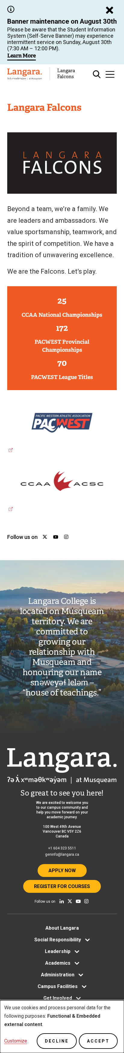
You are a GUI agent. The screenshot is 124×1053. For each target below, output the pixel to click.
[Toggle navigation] (110, 74)
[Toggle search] (96, 74)
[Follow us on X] (69, 901)
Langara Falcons (66, 74)
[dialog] (62, 1026)
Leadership (57, 951)
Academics (57, 963)
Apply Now (62, 870)
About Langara (62, 928)
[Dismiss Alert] (109, 10)
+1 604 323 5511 (62, 848)
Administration (57, 975)
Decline (57, 1041)
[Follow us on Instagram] (86, 901)
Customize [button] (15, 1041)
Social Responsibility (57, 940)
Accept (98, 1041)
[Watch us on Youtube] (78, 901)
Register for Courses (62, 886)
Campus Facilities (58, 986)
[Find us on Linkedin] (61, 901)
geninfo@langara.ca (62, 854)
